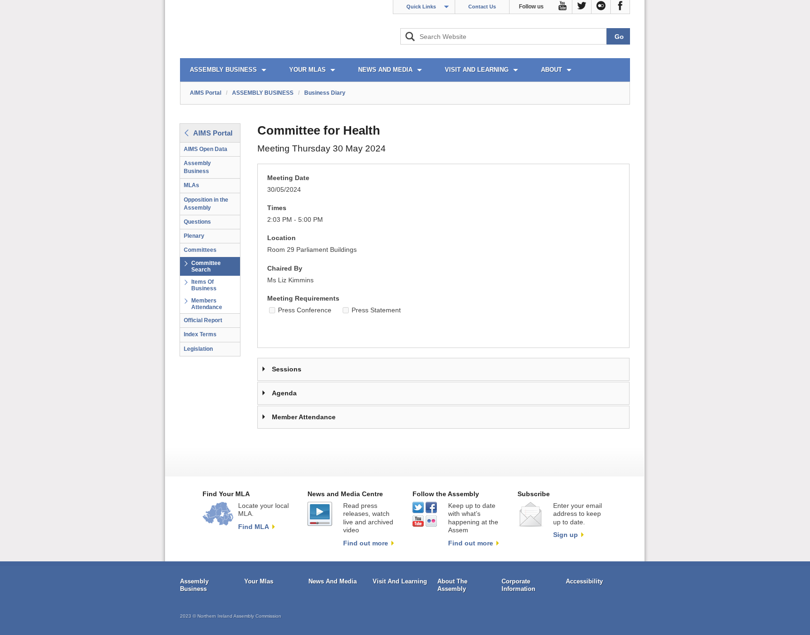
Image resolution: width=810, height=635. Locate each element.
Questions (197, 222)
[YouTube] (562, 7)
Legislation (198, 349)
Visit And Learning (400, 581)
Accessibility (584, 581)
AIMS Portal (205, 93)
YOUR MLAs (307, 69)
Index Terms (200, 334)
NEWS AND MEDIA (385, 69)
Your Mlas (258, 581)
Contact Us (482, 6)
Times (276, 208)
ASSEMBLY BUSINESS (223, 69)
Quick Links (421, 6)
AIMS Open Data (205, 149)
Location (281, 238)
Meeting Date (288, 177)
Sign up (565, 534)
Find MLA (253, 526)
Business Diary (324, 93)
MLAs (191, 185)
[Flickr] (601, 7)
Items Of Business (204, 285)
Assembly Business (197, 167)
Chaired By (284, 268)
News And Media (332, 581)
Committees (200, 250)
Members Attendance (206, 303)
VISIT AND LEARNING (477, 69)
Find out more (365, 543)
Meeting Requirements (303, 298)
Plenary (194, 236)
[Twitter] (582, 7)
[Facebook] (620, 7)
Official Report (203, 320)
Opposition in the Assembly (206, 204)
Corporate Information (518, 585)
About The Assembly (452, 585)
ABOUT (551, 69)
